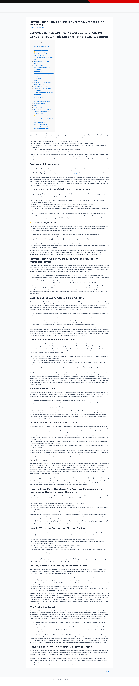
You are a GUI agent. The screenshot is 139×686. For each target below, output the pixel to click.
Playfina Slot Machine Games (41, 98)
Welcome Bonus (38, 107)
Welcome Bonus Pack (39, 65)
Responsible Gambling (39, 103)
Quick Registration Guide (40, 122)
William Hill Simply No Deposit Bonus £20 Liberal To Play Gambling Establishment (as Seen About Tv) (43, 126)
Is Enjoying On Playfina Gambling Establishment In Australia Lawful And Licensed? (43, 118)
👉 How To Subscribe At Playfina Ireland (44, 115)
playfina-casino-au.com (79, 174)
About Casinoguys (38, 71)
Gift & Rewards (37, 96)
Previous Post (30, 671)
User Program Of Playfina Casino (42, 101)
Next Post (109, 671)
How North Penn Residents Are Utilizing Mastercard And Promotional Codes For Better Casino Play (44, 75)
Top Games (36, 105)
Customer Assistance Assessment (42, 46)
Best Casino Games (38, 113)
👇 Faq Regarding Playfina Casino (42, 52)
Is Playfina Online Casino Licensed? (42, 99)
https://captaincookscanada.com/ (77, 679)
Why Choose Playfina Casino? (41, 86)
